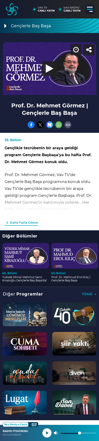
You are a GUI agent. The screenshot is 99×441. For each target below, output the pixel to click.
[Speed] (78, 7)
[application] (49, 220)
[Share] (91, 7)
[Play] (49, 220)
